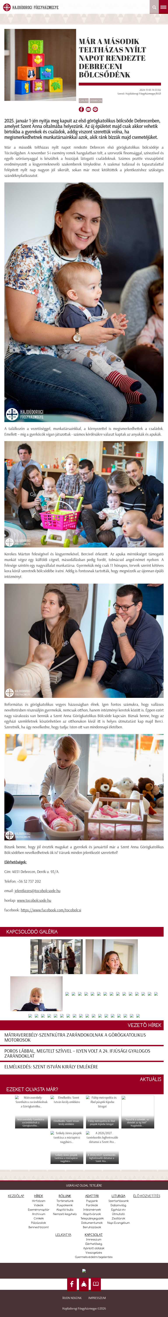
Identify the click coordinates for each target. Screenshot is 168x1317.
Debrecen (96, 100)
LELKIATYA (63, 1235)
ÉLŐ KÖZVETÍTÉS (146, 1196)
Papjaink (92, 1201)
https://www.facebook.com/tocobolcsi (51, 910)
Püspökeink (65, 1205)
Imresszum (93, 1239)
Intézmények (92, 1209)
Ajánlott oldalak (93, 1248)
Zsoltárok (118, 1218)
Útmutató (118, 1214)
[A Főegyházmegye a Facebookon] (72, 1284)
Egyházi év (118, 1209)
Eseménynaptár (38, 1209)
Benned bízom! (39, 1227)
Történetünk (65, 1201)
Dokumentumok (92, 1222)
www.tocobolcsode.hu (34, 900)
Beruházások (92, 1227)
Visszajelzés (94, 1252)
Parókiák (92, 1205)
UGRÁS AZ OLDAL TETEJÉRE (84, 1185)
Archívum (38, 1214)
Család (83, 100)
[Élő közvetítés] (84, 1284)
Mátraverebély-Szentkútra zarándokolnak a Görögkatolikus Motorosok (75, 1037)
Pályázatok (38, 1222)
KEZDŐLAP (16, 1196)
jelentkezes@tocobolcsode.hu (37, 890)
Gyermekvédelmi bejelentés (94, 1257)
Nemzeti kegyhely (65, 1214)
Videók (38, 1205)
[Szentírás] (96, 1284)
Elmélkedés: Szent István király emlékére (51, 1067)
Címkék (39, 1218)
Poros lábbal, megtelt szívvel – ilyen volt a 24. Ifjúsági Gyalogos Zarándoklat (77, 1053)
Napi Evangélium (118, 1222)
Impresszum (97, 1298)
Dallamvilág (118, 1205)
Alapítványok (92, 1214)
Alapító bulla (64, 1209)
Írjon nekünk (72, 1298)
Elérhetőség (94, 1244)
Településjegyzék (92, 1218)
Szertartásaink (118, 1201)
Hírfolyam (38, 1201)
